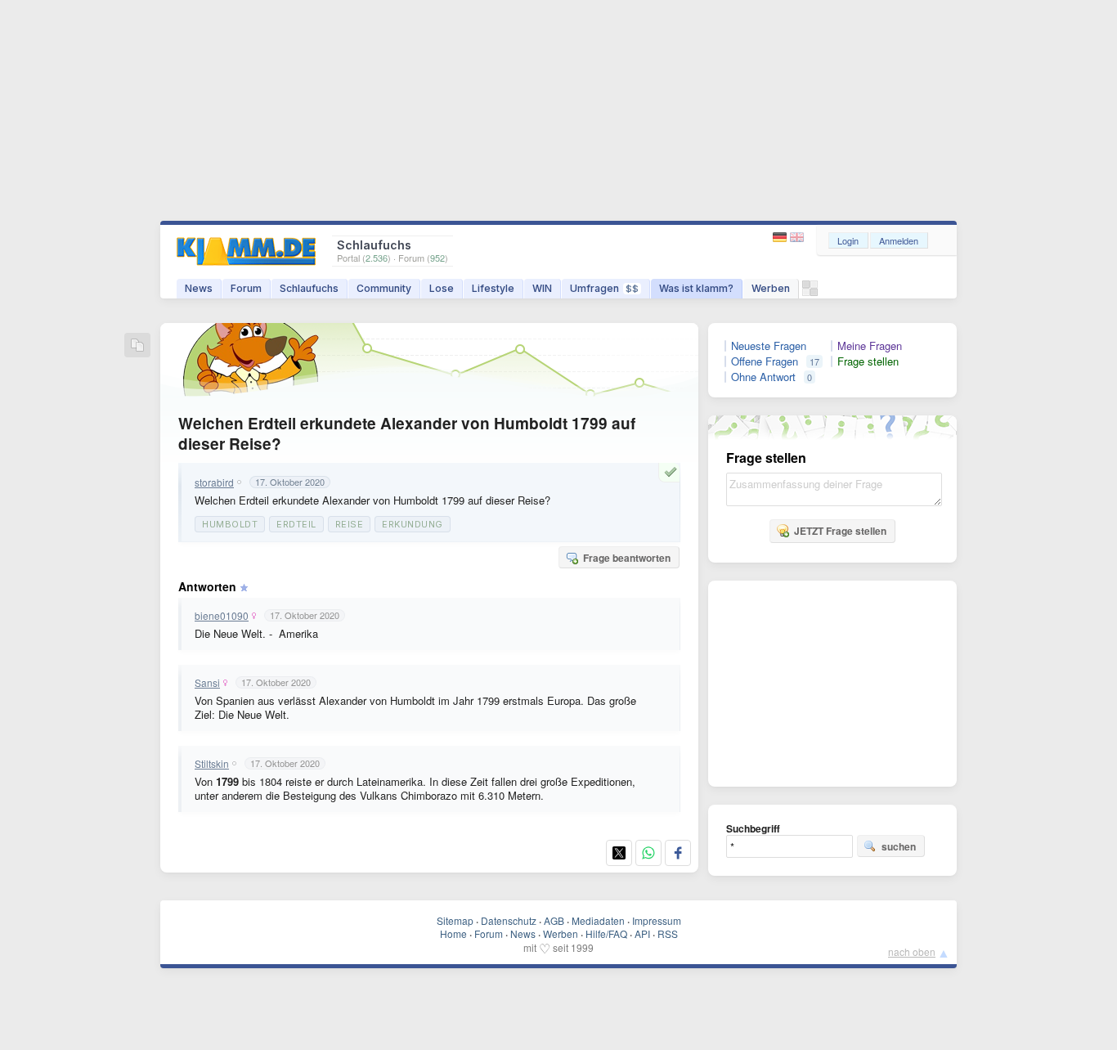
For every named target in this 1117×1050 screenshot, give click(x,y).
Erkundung (412, 524)
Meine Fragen (869, 345)
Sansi (207, 683)
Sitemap (455, 920)
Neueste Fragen (768, 345)
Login (848, 240)
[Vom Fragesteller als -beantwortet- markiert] (673, 471)
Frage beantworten (627, 557)
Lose (441, 288)
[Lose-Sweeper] (810, 292)
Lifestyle (493, 288)
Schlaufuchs (309, 288)
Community (384, 288)
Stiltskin (212, 764)
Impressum (656, 920)
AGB (554, 920)
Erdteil (296, 524)
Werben (770, 288)
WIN (542, 288)
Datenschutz (508, 920)
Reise (349, 524)
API (642, 933)
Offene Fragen (764, 361)
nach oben (911, 951)
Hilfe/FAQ (606, 933)
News (199, 288)
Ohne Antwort (763, 377)
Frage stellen (868, 361)
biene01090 (222, 616)
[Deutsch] (781, 237)
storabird (214, 482)
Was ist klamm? (696, 288)
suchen (898, 846)
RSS (667, 933)
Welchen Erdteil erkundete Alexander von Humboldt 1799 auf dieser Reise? (406, 433)
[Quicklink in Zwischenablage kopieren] (137, 346)
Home (453, 933)
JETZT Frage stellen (840, 530)
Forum (246, 288)
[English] (797, 237)
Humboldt (230, 524)
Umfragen (604, 288)
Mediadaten (598, 920)
